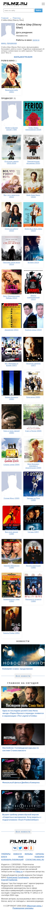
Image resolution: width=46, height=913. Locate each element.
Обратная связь (34, 906)
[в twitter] (20, 848)
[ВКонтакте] (15, 848)
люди (20, 857)
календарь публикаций (12, 860)
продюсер (12, 43)
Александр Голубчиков (18, 877)
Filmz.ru (19, 872)
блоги (4, 857)
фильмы (29, 854)
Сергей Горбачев (9, 880)
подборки (39, 857)
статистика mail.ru (34, 860)
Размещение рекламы (23, 908)
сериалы (40, 854)
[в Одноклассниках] (31, 848)
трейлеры (5, 854)
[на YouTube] (26, 848)
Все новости (23, 676)
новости (17, 854)
